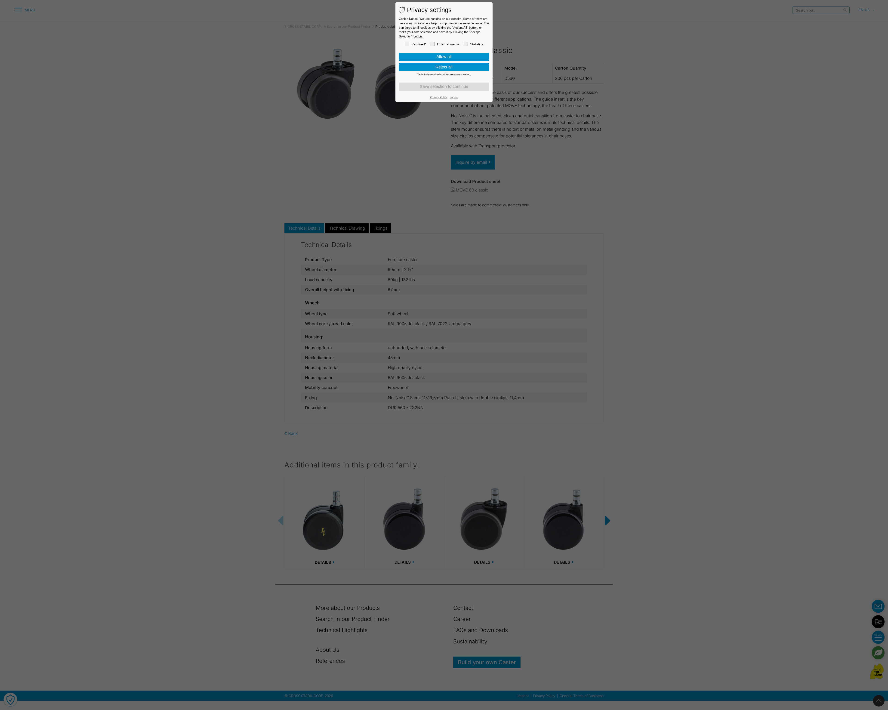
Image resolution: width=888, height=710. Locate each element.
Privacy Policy (438, 97)
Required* (418, 44)
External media (448, 44)
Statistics (476, 44)
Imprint (454, 97)
